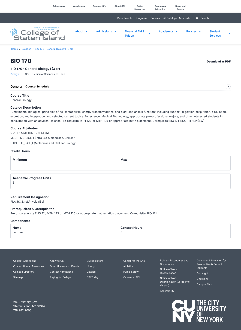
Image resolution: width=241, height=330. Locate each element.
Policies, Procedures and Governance (174, 262)
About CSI (120, 6)
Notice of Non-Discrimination (168, 271)
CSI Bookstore (95, 260)
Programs (141, 18)
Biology (14, 74)
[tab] (16, 86)
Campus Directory (23, 271)
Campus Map (204, 284)
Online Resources (139, 8)
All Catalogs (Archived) (176, 18)
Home (14, 48)
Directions (202, 278)
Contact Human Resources (28, 266)
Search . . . (206, 18)
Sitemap (18, 277)
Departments (124, 18)
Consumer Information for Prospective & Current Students (211, 264)
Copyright (202, 273)
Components (20, 221)
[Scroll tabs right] (228, 86)
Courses (155, 18)
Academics (79, 6)
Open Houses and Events (64, 266)
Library (91, 266)
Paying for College (60, 277)
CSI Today (93, 277)
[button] (3, 3)
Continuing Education (160, 8)
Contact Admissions (24, 260)
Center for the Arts (134, 260)
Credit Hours (20, 151)
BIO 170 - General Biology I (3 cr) (54, 48)
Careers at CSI (131, 277)
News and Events (180, 8)
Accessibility (167, 290)
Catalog (91, 271)
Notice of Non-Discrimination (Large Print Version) (175, 281)
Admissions (59, 6)
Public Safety (131, 271)
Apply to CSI (57, 260)
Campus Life (99, 6)
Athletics (128, 266)
